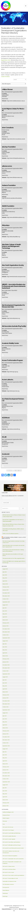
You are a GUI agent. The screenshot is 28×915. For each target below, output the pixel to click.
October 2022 (5, 706)
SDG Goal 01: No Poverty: (8, 827)
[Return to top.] (3, 104)
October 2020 (5, 778)
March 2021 (5, 763)
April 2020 (5, 796)
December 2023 (6, 664)
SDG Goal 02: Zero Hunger (8, 830)
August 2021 (5, 748)
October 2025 (5, 598)
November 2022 (6, 703)
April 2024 (5, 652)
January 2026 (5, 589)
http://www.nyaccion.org (13, 391)
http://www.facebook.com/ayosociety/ (16, 276)
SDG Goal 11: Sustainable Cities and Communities (13, 858)
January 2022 (5, 733)
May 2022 (5, 721)
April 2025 (5, 616)
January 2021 (5, 769)
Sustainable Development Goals (9, 881)
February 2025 (6, 622)
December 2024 (6, 628)
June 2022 (5, 718)
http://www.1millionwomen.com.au (16, 101)
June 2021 (5, 754)
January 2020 (5, 805)
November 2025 (6, 595)
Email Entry (5, 98)
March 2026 (5, 583)
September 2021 (6, 745)
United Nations (6, 890)
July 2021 (5, 751)
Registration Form (6, 60)
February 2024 (6, 658)
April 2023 (5, 688)
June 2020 (5, 790)
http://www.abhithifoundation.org (15, 217)
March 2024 (5, 655)
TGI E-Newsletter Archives (8, 884)
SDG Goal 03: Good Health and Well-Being (11, 833)
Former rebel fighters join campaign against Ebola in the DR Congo (14, 562)
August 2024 (5, 640)
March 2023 (5, 691)
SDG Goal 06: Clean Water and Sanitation (11, 842)
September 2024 (6, 637)
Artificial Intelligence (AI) (8, 812)
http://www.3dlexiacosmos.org (14, 177)
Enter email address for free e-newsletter (13, 495)
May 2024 (5, 649)
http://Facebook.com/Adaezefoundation (12, 198)
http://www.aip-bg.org (12, 371)
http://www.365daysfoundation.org (16, 158)
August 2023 (5, 676)
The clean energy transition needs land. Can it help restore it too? (13, 542)
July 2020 (5, 787)
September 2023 (6, 673)
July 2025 (5, 607)
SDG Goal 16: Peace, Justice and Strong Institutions (13, 875)
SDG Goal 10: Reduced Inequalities (10, 855)
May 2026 (5, 577)
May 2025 (5, 613)
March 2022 (5, 727)
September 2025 (6, 601)
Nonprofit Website (6, 909)
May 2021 (5, 757)
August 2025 (5, 604)
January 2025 (5, 625)
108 (19, 470)
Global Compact (6, 818)
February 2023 (6, 694)
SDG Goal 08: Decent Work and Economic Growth (13, 848)
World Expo (5, 896)
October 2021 (5, 742)
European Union (6, 815)
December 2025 (6, 592)
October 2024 (5, 634)
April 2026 (5, 580)
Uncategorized (6, 887)
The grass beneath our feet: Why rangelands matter (14, 558)
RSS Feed (21, 909)
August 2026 (5, 568)
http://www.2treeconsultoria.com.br (16, 139)
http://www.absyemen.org (13, 318)
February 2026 (6, 586)
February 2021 (6, 766)
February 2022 (6, 730)
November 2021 (6, 739)
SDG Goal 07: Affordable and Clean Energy (12, 845)
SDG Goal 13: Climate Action (9, 866)
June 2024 (5, 646)
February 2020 (6, 802)
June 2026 (5, 574)
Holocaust (5, 821)
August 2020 (5, 784)
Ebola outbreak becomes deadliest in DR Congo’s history (13, 554)
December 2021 (6, 736)
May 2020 (5, 793)
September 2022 (6, 709)
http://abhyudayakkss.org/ (13, 236)
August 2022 (5, 712)
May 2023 (5, 685)
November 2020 (6, 775)
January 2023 (5, 697)
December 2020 (6, 772)
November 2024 (6, 631)
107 (16, 470)
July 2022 (5, 715)
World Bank (5, 893)
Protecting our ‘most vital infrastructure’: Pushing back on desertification (13, 550)
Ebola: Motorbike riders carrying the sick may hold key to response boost (13, 546)
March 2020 (5, 799)
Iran (4, 824)
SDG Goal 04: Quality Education (9, 836)
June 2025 (5, 610)
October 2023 (5, 670)
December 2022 (6, 700)
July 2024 (5, 643)
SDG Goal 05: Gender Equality (9, 839)
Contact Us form (5, 76)
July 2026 (5, 571)
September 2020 (6, 781)
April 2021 (5, 760)
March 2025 (5, 619)
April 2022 (5, 724)
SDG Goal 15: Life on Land (8, 872)
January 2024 (5, 661)
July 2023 (5, 679)
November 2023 (6, 667)
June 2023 (5, 682)
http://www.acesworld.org (13, 429)
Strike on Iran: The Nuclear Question (10, 533)
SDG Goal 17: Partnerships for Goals (10, 878)
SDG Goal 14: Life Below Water (9, 869)
